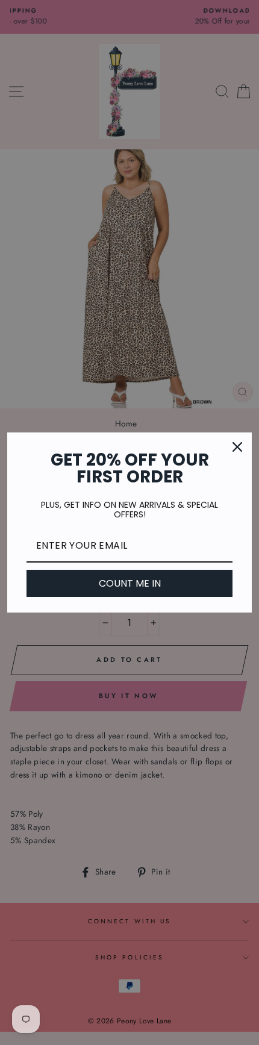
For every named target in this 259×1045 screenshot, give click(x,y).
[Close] (237, 446)
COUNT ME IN (130, 583)
